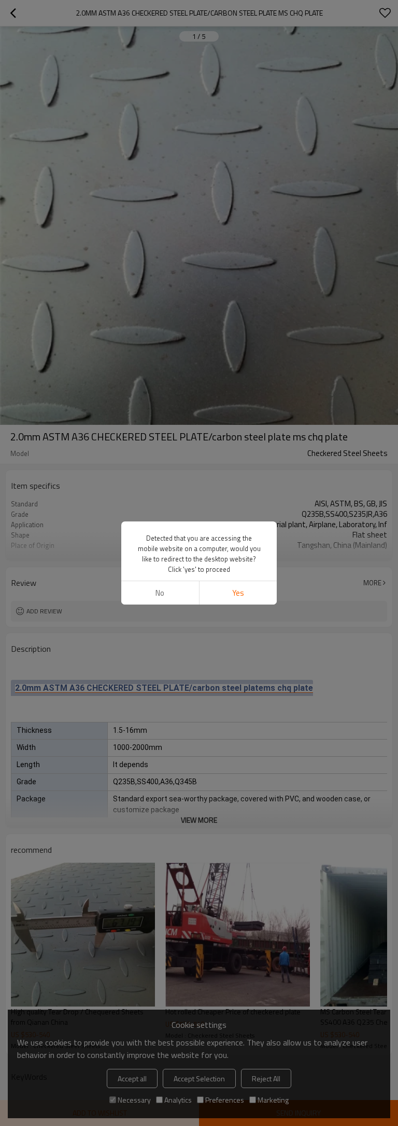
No (159, 593)
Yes (238, 593)
